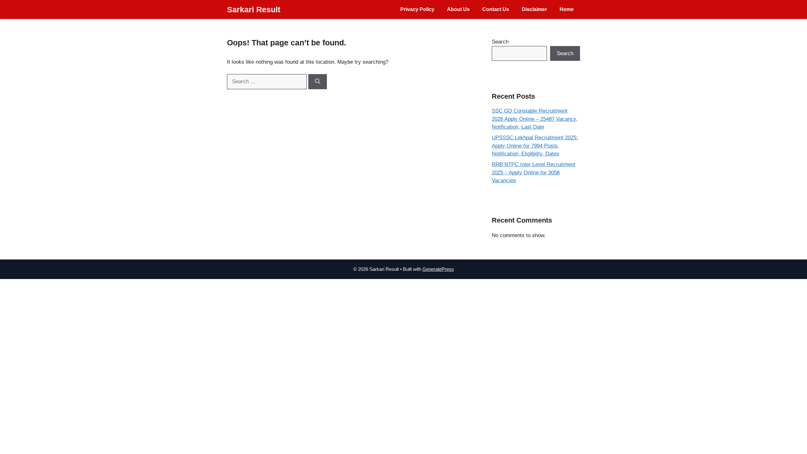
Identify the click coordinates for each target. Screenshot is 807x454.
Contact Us (495, 9)
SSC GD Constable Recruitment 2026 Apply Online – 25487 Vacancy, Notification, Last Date (535, 119)
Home (567, 9)
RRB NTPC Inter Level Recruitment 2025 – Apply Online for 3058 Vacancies (533, 172)
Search (500, 42)
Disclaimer (534, 9)
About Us (458, 9)
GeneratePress (438, 269)
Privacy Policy (417, 9)
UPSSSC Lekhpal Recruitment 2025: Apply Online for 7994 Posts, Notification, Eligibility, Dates (535, 146)
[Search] (317, 81)
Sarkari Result (253, 9)
